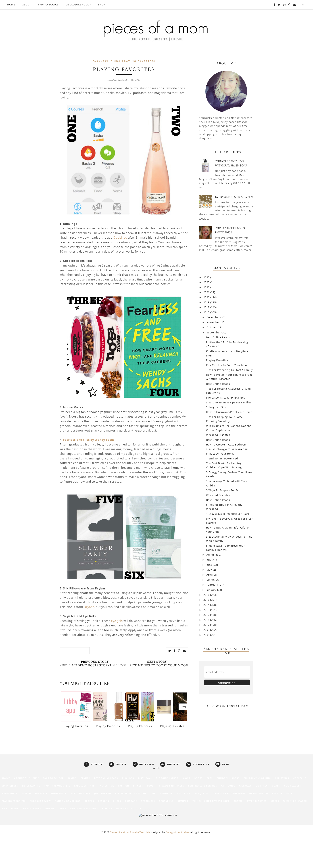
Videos (275, 801)
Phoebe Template (140, 832)
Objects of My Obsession (229, 793)
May (209, 569)
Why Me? (50, 808)
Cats (209, 778)
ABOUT (26, 4)
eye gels (117, 621)
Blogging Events (167, 778)
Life (153, 793)
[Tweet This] (169, 650)
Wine (63, 808)
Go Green (262, 785)
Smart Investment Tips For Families (229, 402)
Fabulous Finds (106, 61)
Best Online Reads (218, 337)
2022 (206, 287)
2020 (206, 297)
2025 (206, 277)
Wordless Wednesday (84, 808)
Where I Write (32, 808)
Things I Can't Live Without (210, 801)
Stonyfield (166, 801)
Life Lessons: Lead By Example (225, 397)
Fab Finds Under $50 (57, 785)
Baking (72, 778)
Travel (238, 801)
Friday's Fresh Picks (171, 785)
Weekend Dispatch (218, 435)
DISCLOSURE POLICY (78, 4)
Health (26, 793)
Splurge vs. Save (216, 407)
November (213, 322)
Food (150, 785)
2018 (206, 307)
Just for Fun (102, 793)
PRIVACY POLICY (48, 4)
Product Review (40, 801)
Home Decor (59, 793)
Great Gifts (9, 793)
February (212, 584)
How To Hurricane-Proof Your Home (229, 412)
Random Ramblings (67, 801)
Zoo (147, 808)
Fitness (138, 785)
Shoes (117, 801)
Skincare (131, 801)
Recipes (89, 801)
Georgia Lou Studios (177, 832)
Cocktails (299, 778)
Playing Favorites (138, 61)
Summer (183, 801)
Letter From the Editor (131, 793)
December (213, 317)
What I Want (10, 808)
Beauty (85, 778)
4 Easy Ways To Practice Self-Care (228, 513)
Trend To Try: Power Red (222, 458)
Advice (6, 778)
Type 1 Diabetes (256, 801)
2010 (206, 624)
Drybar (89, 607)
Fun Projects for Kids (202, 785)
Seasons (103, 801)
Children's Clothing (257, 778)
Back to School (53, 778)
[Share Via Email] (184, 650)
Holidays (41, 793)
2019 (206, 302)
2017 (206, 312)
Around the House (26, 778)
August (211, 554)
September (214, 332)
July (209, 559)
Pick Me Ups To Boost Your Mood (227, 365)
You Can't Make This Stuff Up (121, 808)
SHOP (101, 4)
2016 (206, 595)
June (209, 564)
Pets (289, 793)
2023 (206, 282)
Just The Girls (80, 793)
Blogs (186, 778)
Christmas (282, 778)
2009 (206, 630)
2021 (206, 292)
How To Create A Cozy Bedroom (226, 444)
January (211, 589)
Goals (276, 785)
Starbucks (148, 801)
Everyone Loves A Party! (234, 197)
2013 (206, 610)
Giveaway (245, 785)
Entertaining (31, 785)
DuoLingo (120, 238)
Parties (277, 793)
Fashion (123, 785)
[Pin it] (179, 650)
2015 (206, 599)
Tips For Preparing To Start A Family (229, 370)
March (211, 579)
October (212, 327)
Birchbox (128, 778)
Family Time (106, 785)
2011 (206, 620)
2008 (206, 635)
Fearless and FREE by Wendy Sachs (88, 440)
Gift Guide (228, 785)
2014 (206, 604)
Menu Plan (183, 793)
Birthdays (145, 778)
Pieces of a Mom (119, 832)
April (210, 574)
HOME (11, 4)
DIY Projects (10, 785)
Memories (166, 793)
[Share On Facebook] (175, 650)
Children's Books (228, 778)
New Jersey (201, 793)
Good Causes (292, 785)
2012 (206, 614)
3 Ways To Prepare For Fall (223, 490)
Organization (258, 793)
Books (198, 778)
